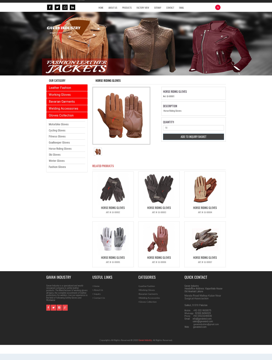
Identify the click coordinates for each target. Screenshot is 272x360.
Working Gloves (60, 95)
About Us (112, 7)
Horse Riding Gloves (60, 148)
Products (127, 7)
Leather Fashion (60, 88)
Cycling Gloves (57, 130)
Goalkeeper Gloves (59, 142)
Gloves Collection (61, 115)
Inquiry (97, 294)
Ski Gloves (55, 154)
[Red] (98, 151)
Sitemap (157, 7)
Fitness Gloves (57, 136)
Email (181, 7)
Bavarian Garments (62, 101)
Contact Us (99, 297)
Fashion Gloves (57, 167)
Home (101, 7)
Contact (170, 7)
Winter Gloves (57, 160)
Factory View (143, 7)
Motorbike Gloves (59, 124)
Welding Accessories (63, 108)
